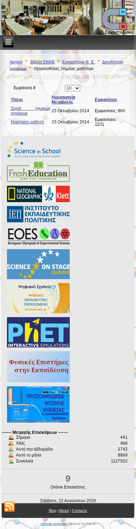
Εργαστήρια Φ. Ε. (78, 62)
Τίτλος (17, 99)
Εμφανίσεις (106, 99)
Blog (52, 510)
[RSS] (9, 507)
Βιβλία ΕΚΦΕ (42, 62)
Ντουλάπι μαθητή (27, 122)
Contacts (79, 510)
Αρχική (16, 62)
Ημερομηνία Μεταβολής (63, 100)
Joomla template (53, 524)
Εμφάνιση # (25, 87)
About (64, 510)
